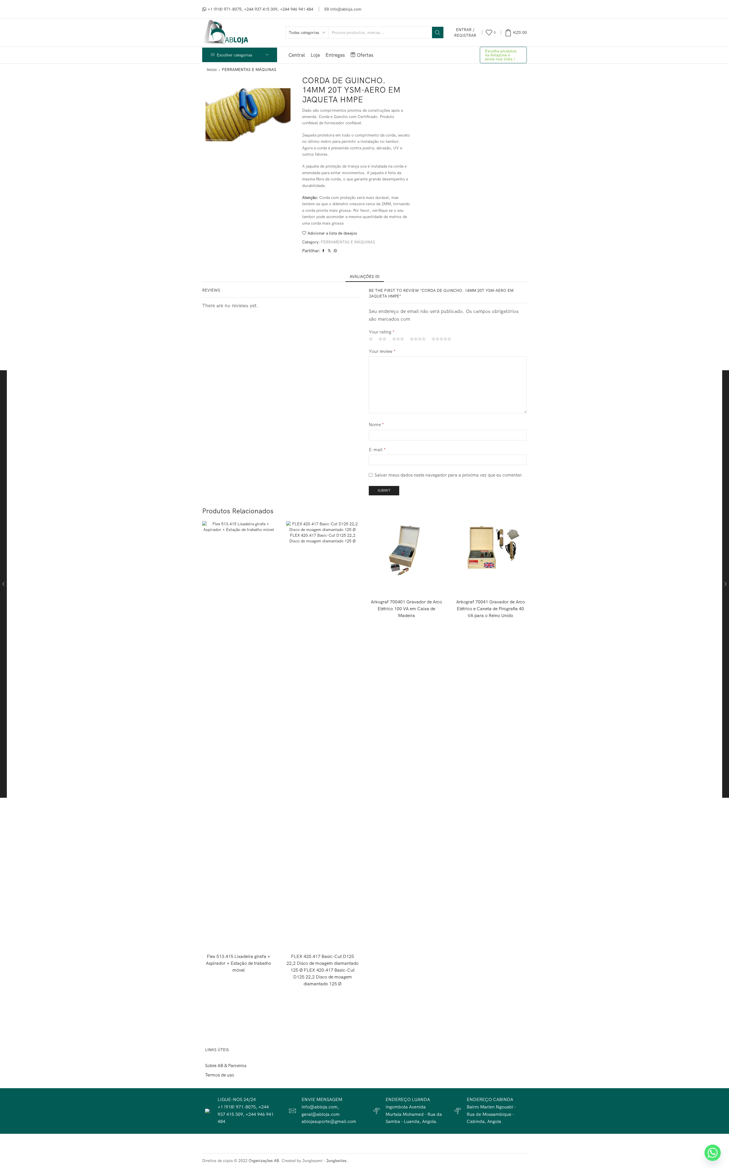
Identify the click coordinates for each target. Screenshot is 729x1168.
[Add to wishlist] (259, 939)
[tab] (364, 276)
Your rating (381, 332)
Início (212, 69)
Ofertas (365, 55)
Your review (382, 351)
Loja (315, 55)
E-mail (377, 449)
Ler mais (238, 939)
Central (296, 55)
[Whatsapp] (713, 1153)
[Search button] (437, 32)
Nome (376, 424)
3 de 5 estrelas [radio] (398, 339)
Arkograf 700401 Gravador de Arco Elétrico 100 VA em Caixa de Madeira (406, 608)
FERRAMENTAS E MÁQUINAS (249, 69)
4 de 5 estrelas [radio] (418, 339)
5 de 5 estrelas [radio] (441, 339)
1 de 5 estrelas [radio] (371, 339)
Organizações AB (264, 1160)
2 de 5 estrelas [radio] (382, 339)
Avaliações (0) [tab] (365, 276)
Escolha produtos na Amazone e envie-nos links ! (501, 55)
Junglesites (336, 1160)
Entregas (335, 55)
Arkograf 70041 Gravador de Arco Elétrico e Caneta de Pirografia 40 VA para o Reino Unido (490, 608)
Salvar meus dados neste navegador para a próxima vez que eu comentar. (448, 475)
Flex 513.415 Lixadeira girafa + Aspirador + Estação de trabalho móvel (238, 963)
